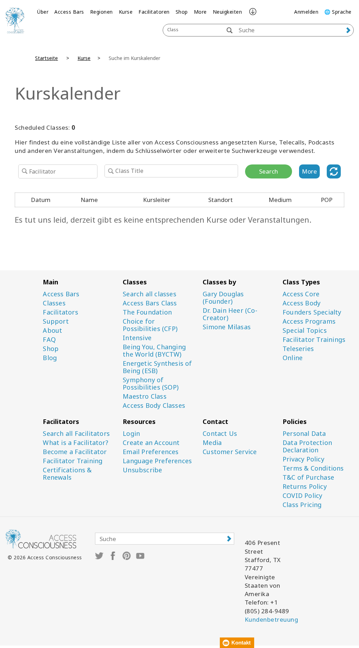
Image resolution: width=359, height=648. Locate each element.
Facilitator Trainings (314, 339)
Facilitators (60, 312)
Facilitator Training (72, 461)
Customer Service (230, 451)
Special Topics (305, 330)
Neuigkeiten (227, 11)
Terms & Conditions (313, 468)
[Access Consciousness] (15, 20)
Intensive (137, 338)
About (52, 330)
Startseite (46, 58)
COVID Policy (302, 495)
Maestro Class (145, 396)
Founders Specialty (312, 312)
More (200, 11)
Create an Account (151, 442)
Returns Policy (305, 486)
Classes (54, 303)
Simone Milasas (227, 327)
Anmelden (306, 11)
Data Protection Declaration (307, 446)
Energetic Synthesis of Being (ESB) (157, 367)
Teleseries (298, 348)
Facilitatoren (154, 11)
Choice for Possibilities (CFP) (150, 325)
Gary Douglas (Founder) (223, 297)
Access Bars (69, 11)
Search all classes (149, 294)
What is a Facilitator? (75, 442)
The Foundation (147, 312)
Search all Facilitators (76, 433)
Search (268, 171)
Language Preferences (157, 461)
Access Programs (309, 321)
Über (42, 11)
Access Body (301, 303)
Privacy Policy (303, 459)
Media (212, 442)
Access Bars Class (150, 303)
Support (55, 321)
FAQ (49, 339)
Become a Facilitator (75, 451)
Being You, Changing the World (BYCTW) (154, 350)
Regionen (101, 11)
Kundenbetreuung (271, 619)
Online (293, 358)
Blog (50, 358)
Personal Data (304, 433)
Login (131, 433)
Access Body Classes (154, 405)
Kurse (126, 11)
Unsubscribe (142, 470)
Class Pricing (302, 504)
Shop (182, 11)
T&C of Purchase (308, 477)
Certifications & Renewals (67, 473)
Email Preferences (150, 451)
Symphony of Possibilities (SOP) (150, 383)
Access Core (301, 294)
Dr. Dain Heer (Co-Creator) (230, 314)
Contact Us (220, 433)
